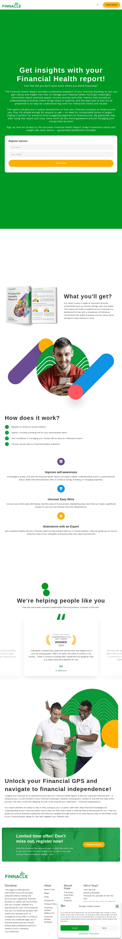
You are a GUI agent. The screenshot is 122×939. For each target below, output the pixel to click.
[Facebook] (91, 875)
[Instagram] (99, 875)
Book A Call (49, 889)
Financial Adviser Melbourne (49, 910)
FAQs (46, 897)
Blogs (46, 893)
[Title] (11, 5)
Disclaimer (49, 900)
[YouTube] (106, 875)
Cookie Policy (83, 933)
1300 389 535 (89, 890)
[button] (117, 906)
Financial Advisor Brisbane (48, 919)
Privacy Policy (94, 933)
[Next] (46, 593)
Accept (75, 928)
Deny (104, 928)
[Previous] (45, 586)
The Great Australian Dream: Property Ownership (69, 897)
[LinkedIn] (114, 875)
